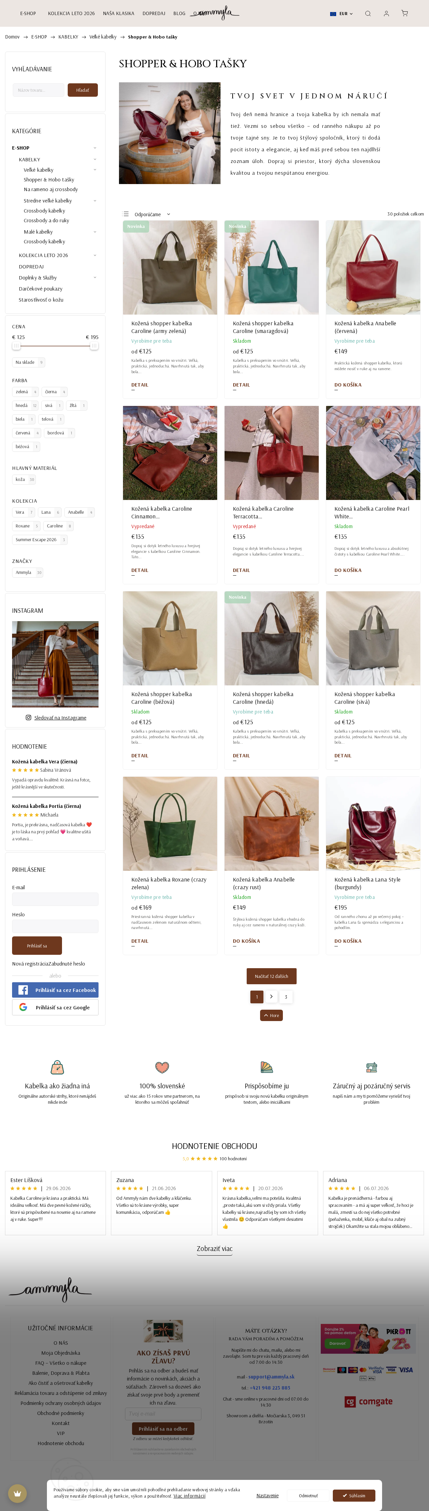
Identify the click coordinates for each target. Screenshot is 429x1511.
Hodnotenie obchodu (214, 1145)
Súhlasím (357, 1495)
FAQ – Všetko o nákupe (60, 1362)
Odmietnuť (308, 1495)
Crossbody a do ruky (46, 220)
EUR (343, 13)
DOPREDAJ (31, 266)
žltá (77, 405)
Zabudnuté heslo (66, 963)
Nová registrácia (30, 963)
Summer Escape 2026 (40, 539)
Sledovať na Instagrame (60, 717)
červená (27, 433)
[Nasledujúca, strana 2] (271, 997)
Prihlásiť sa (37, 946)
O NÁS (61, 1342)
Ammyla (29, 572)
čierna (55, 392)
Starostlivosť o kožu (41, 299)
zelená (26, 392)
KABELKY (29, 159)
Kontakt (61, 1423)
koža (25, 479)
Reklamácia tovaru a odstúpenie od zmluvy (60, 1393)
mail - (266, 1376)
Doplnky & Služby (38, 277)
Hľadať (82, 90)
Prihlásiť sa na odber (163, 1428)
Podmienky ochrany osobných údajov (60, 1403)
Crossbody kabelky (44, 210)
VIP (61, 1433)
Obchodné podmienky (60, 1413)
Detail (139, 384)
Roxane (27, 526)
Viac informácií (190, 1496)
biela (24, 419)
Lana (50, 512)
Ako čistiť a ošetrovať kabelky (60, 1382)
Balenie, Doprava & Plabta (60, 1372)
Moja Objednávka (60, 1352)
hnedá (26, 405)
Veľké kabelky (38, 169)
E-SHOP (21, 147)
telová (51, 419)
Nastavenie (267, 1495)
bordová (60, 433)
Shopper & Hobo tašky (49, 179)
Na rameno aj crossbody (51, 189)
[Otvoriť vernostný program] (17, 1493)
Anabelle (80, 512)
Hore (274, 1015)
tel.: (266, 1387)
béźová (26, 446)
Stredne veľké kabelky (48, 200)
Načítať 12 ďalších (271, 976)
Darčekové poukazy (40, 288)
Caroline (59, 526)
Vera (24, 512)
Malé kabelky (38, 231)
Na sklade (29, 362)
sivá (52, 405)
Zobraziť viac (215, 1248)
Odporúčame (148, 214)
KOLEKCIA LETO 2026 (43, 255)
